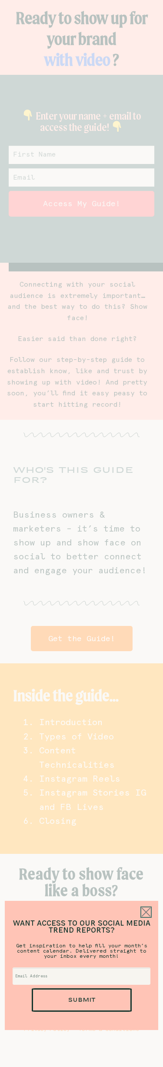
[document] (81, 533)
